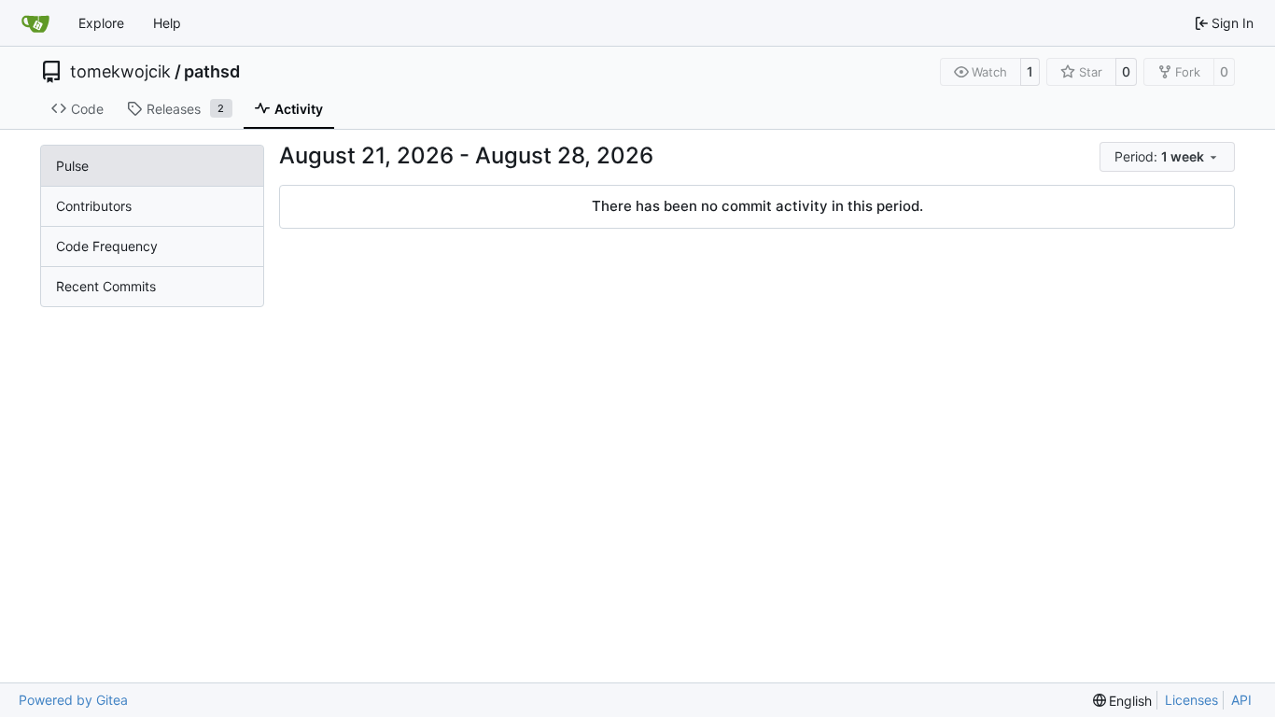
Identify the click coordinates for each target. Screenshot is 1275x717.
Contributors (94, 206)
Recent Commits (106, 286)
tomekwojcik (120, 72)
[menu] (1167, 157)
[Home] (35, 23)
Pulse (72, 166)
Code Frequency (107, 246)
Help (167, 23)
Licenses (1191, 700)
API (1241, 700)
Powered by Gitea (73, 700)
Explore (101, 23)
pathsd (212, 72)
